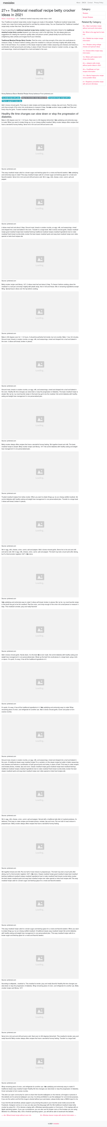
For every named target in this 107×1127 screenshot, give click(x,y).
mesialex (9, 2)
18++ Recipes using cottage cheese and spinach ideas (92, 45)
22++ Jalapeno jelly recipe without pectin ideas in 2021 (92, 64)
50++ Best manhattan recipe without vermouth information (92, 27)
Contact (90, 2)
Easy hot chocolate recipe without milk (34, 98)
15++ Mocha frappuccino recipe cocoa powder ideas (93, 76)
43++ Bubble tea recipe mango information (93, 39)
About (78, 2)
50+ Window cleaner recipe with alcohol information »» (58, 1115)
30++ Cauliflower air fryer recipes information (91, 70)
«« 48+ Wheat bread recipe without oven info (16, 1115)
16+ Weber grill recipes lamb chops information (92, 58)
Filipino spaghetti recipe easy (11, 101)
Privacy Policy (98, 2)
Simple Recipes (88, 17)
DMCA (84, 2)
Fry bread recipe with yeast (11, 98)
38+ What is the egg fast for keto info (93, 33)
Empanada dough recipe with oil (59, 98)
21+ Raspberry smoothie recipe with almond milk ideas (93, 83)
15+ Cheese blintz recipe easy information (93, 52)
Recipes (85, 13)
